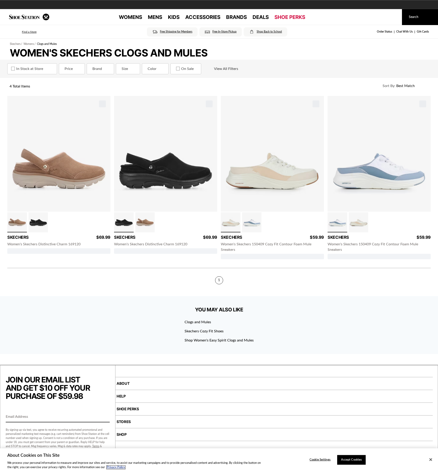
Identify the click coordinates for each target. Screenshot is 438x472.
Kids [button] (174, 17)
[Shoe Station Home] (29, 17)
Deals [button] (261, 17)
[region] (219, 460)
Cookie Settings (320, 459)
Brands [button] (236, 17)
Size (125, 69)
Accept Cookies (351, 459)
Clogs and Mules (47, 44)
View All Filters (226, 69)
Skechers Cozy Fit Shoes (204, 331)
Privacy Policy (116, 467)
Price (69, 69)
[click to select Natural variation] (230, 222)
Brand (97, 69)
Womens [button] (130, 17)
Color (152, 69)
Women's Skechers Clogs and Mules (109, 53)
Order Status (384, 31)
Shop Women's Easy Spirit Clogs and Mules (219, 340)
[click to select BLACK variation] (38, 222)
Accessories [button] (202, 17)
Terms (95, 446)
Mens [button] (155, 17)
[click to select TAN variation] (17, 222)
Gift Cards (423, 31)
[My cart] (394, 17)
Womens (28, 44)
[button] (22, 32)
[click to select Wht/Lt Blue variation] (252, 222)
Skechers (15, 44)
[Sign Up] (104, 417)
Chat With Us (404, 31)
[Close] (431, 460)
